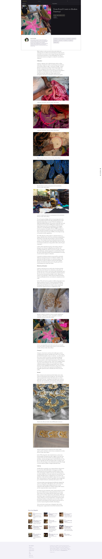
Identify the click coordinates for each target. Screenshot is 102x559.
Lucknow (55, 38)
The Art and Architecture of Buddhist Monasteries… (53, 527)
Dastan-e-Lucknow (67, 534)
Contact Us (30, 547)
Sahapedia (24, 1)
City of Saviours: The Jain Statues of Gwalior (68, 514)
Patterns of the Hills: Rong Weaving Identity (37, 535)
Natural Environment (70, 530)
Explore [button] (24, 3)
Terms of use (31, 555)
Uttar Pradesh (62, 38)
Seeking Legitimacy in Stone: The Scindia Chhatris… (37, 521)
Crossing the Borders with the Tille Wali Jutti (53, 514)
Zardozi (66, 40)
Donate (30, 553)
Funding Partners (31, 550)
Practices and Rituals (52, 530)
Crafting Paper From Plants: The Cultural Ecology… (68, 527)
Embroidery (56, 42)
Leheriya (71, 40)
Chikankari (68, 38)
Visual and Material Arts (59, 15)
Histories (34, 523)
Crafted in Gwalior (51, 520)
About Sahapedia (31, 545)
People (65, 530)
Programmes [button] (54, 3)
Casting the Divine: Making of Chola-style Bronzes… (37, 527)
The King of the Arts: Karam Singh (37, 514)
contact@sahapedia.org (64, 550)
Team (29, 552)
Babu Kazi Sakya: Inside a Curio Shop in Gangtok (53, 535)
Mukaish (74, 38)
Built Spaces (38, 523)
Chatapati (61, 40)
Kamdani (55, 40)
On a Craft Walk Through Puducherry (68, 521)
